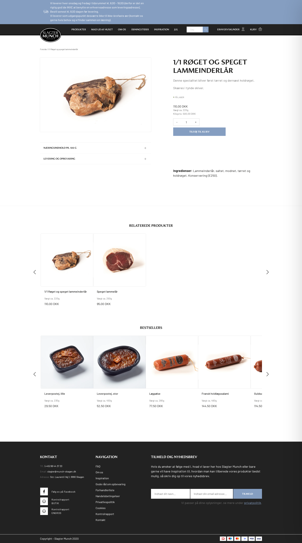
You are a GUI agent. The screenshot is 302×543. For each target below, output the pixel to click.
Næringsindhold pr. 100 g (60, 148)
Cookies (101, 508)
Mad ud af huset (102, 29)
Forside (43, 49)
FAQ (98, 466)
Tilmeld (247, 493)
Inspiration (161, 29)
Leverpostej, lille (54, 393)
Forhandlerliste (105, 490)
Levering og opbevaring (59, 158)
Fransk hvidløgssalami (215, 393)
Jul (176, 29)
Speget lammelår (107, 291)
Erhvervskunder (228, 29)
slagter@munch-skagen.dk (61, 471)
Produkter (78, 29)
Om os (122, 29)
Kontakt (100, 519)
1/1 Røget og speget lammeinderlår (65, 291)
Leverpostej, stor (107, 393)
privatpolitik (252, 503)
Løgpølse (154, 393)
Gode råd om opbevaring (110, 484)
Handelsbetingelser (108, 496)
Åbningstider (140, 29)
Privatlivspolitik (105, 502)
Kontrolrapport (105, 514)
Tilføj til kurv (199, 131)
